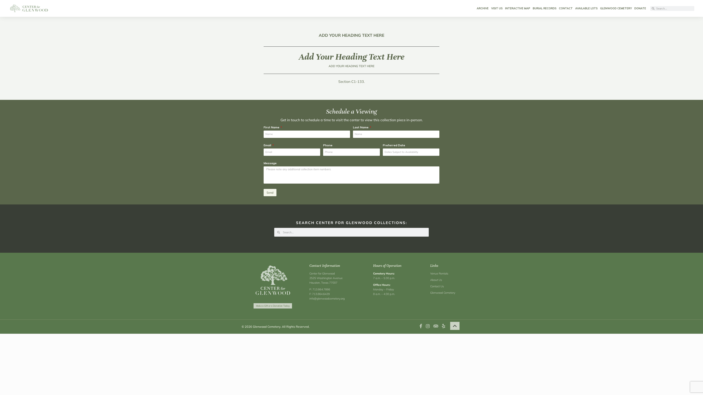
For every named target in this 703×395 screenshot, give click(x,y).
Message (270, 163)
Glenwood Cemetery (616, 8)
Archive (483, 8)
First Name (272, 127)
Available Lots (586, 8)
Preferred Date (394, 145)
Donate (640, 8)
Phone (327, 145)
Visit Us (497, 8)
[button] (455, 326)
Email (268, 145)
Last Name (361, 127)
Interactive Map (517, 8)
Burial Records (544, 8)
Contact (566, 8)
